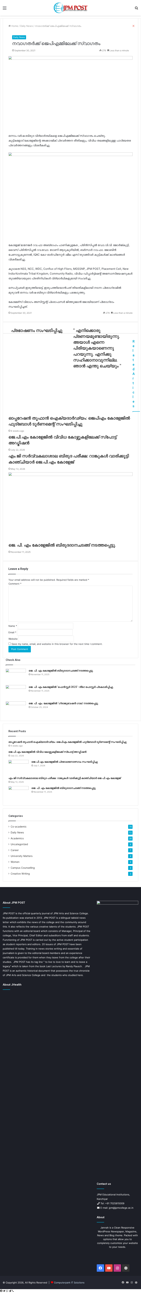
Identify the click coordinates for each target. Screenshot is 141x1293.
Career (15, 850)
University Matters (21, 856)
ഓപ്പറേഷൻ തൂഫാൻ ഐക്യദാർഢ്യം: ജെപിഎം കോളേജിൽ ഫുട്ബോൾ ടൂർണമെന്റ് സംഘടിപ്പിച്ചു (67, 741)
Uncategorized (19, 844)
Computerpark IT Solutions (69, 1282)
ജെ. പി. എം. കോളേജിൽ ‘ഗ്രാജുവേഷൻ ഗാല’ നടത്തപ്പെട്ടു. (64, 703)
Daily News (19, 37)
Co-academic (19, 826)
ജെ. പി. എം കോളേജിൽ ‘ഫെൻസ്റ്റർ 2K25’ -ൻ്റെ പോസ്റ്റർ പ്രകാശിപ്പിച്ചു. (71, 686)
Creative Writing (20, 873)
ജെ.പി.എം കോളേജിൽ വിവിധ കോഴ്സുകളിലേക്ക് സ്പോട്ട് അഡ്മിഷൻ (47, 751)
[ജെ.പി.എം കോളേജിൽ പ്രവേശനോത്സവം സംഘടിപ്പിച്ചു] (18, 767)
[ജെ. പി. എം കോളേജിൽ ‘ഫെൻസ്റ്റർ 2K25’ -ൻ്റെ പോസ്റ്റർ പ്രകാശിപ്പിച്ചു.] (16, 692)
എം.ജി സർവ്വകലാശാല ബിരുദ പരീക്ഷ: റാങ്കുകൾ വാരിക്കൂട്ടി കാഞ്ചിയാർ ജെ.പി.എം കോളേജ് (64, 778)
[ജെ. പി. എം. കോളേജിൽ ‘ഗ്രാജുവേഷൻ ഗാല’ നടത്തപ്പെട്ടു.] (16, 708)
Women (15, 861)
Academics (17, 838)
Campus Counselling (23, 867)
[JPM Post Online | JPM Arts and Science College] (70, 8)
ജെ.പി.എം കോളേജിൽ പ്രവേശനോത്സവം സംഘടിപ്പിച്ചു (64, 761)
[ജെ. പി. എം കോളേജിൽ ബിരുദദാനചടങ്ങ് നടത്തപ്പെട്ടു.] (16, 676)
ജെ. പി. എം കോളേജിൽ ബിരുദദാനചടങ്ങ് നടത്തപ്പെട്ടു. (61, 670)
